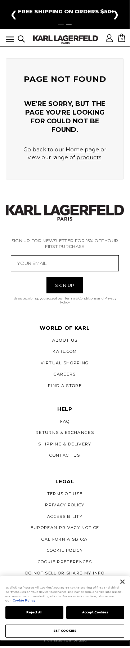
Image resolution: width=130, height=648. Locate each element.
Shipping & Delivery (64, 444)
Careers (65, 374)
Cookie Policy (65, 550)
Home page (82, 149)
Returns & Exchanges (65, 432)
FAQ (65, 421)
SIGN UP (65, 285)
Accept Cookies (95, 612)
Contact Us (64, 455)
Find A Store (65, 385)
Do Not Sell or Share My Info (64, 573)
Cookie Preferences (65, 561)
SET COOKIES (65, 631)
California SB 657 (64, 539)
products (88, 157)
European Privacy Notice (65, 527)
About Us (65, 340)
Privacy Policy (64, 504)
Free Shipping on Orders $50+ (66, 11)
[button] (10, 40)
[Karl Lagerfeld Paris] (65, 39)
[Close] (122, 581)
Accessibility (64, 516)
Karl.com (65, 351)
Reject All (34, 612)
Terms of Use (65, 493)
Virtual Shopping (65, 362)
